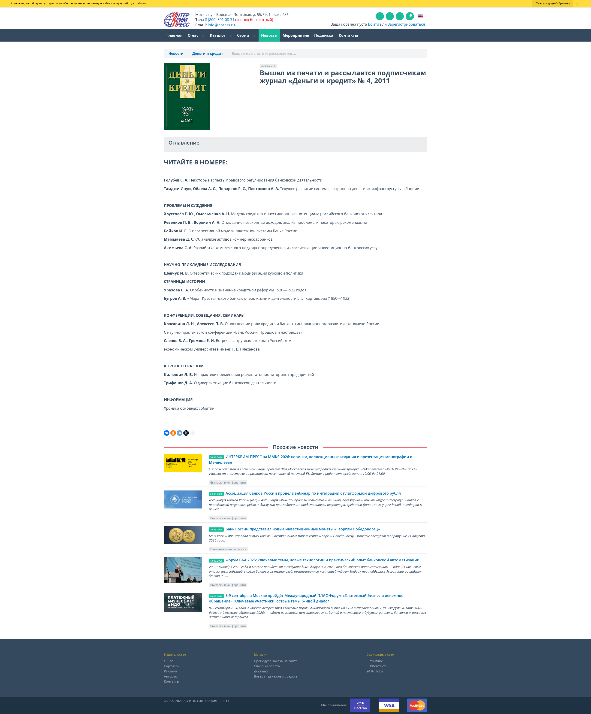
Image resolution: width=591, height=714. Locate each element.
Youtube (376, 661)
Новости (269, 35)
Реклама (170, 671)
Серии (243, 35)
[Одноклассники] (173, 433)
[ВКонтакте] (166, 433)
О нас (193, 35)
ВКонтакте (378, 666)
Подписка (323, 35)
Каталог (218, 35)
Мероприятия (296, 35)
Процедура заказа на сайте (276, 661)
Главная (174, 35)
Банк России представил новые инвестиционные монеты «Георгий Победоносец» (303, 529)
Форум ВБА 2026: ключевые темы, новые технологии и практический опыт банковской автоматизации (322, 560)
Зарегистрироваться (406, 24)
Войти (373, 24)
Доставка (261, 671)
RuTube (377, 671)
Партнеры (172, 666)
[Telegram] (179, 433)
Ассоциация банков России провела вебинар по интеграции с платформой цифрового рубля (313, 493)
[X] (186, 433)
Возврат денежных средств (275, 676)
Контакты (348, 35)
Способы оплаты (267, 666)
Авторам (171, 676)
